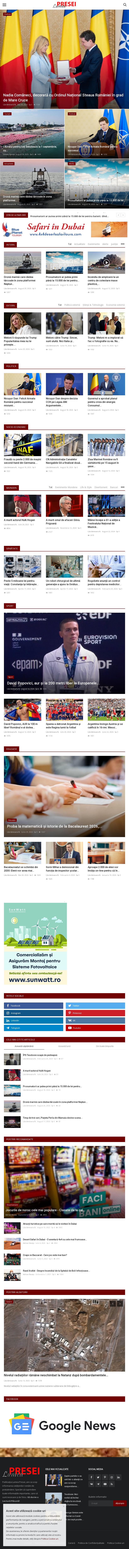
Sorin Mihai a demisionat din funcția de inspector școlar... (62, 869)
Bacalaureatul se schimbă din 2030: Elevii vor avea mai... (21, 869)
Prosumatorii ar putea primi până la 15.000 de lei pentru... (62, 279)
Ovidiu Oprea (9, 154)
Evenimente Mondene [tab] (66, 487)
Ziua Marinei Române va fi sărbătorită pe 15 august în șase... (103, 463)
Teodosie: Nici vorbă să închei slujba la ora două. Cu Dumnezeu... (72, 1499)
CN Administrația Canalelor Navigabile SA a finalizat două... (64, 461)
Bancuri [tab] (114, 487)
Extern (10, 305)
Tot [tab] (70, 244)
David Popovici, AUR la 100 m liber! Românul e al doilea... (21, 726)
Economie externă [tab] (115, 304)
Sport (10, 605)
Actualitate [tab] (79, 244)
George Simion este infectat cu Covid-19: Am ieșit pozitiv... (74, 1516)
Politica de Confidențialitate (91, 1543)
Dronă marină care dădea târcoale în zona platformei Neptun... (19, 281)
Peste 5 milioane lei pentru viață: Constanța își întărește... (21, 582)
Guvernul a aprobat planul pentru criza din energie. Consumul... (102, 402)
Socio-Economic (16, 426)
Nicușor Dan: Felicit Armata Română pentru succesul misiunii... (19, 402)
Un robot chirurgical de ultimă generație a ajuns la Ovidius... (63, 582)
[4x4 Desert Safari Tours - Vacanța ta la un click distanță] (64, 229)
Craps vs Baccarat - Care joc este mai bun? (45, 1255)
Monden (11, 487)
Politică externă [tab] (72, 304)
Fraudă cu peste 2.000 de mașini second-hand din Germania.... (22, 461)
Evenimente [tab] (94, 244)
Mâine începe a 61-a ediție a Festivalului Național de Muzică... (104, 523)
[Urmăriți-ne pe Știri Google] (63, 1423)
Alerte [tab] (105, 244)
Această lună (64, 1046)
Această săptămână (24, 1046)
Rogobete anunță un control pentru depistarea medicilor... (104, 582)
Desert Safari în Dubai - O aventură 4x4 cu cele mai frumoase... (55, 1239)
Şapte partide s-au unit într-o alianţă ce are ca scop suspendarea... (73, 1481)
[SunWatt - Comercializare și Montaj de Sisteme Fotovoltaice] (64, 944)
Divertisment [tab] (100, 487)
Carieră (71, 1543)
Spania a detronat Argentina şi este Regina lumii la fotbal (63, 726)
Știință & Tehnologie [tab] (93, 304)
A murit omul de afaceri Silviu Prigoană (63, 522)
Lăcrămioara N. (9, 104)
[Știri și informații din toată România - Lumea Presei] (64, 4)
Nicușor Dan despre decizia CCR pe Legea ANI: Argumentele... (62, 402)
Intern (10, 244)
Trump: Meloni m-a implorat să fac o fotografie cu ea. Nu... (105, 339)
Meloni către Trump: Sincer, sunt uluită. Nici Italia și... (62, 339)
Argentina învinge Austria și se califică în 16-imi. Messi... (105, 726)
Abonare (120, 1503)
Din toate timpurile (105, 1046)
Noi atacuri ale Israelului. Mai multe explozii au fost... (41, 1375)
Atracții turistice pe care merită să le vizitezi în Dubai (50, 1224)
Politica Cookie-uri (115, 1543)
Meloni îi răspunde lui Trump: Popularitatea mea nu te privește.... (20, 341)
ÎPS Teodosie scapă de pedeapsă (40, 1055)
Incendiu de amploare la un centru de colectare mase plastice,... (103, 281)
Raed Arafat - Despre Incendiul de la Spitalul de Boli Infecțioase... (56, 1271)
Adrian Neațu (11, 1215)
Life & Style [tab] (86, 487)
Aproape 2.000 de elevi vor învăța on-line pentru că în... (103, 869)
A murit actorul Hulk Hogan (19, 520)
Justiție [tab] (114, 244)
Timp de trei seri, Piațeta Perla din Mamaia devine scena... (53, 1118)
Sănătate (12, 548)
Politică (11, 366)
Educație (11, 748)
